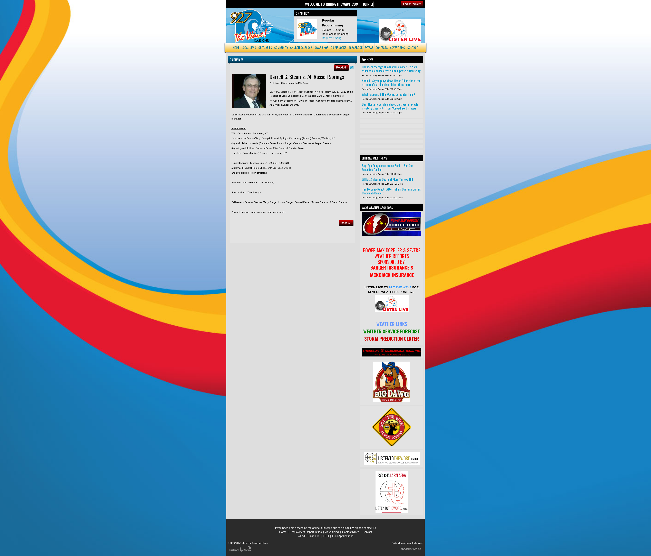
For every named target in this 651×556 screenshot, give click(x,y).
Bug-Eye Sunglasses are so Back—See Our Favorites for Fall (387, 167)
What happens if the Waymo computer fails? (388, 94)
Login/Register (412, 4)
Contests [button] (382, 47)
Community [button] (281, 47)
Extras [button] (369, 47)
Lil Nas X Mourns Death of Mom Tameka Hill (387, 179)
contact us (370, 528)
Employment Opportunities (306, 532)
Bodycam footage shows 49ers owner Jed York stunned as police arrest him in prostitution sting (391, 68)
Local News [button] (249, 47)
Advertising (332, 532)
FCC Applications (342, 536)
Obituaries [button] (265, 47)
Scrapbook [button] (355, 47)
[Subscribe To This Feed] (351, 67)
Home (283, 532)
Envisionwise (405, 543)
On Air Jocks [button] (338, 47)
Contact (367, 532)
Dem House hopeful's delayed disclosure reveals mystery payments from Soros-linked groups (390, 106)
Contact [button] (412, 47)
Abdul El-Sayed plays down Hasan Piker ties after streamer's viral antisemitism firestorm (391, 82)
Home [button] (236, 47)
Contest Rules (350, 532)
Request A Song (331, 38)
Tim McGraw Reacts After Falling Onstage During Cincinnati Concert (391, 191)
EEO (326, 536)
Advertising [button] (397, 47)
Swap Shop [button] (321, 47)
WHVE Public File (309, 536)
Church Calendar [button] (301, 47)
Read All (341, 67)
